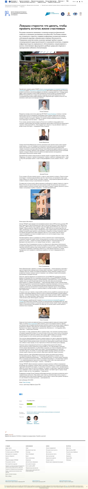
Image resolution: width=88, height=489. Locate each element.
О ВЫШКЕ (8, 446)
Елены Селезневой (32, 323)
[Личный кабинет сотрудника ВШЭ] (80, 1)
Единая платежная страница (11, 474)
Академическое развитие (51, 458)
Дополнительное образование (32, 461)
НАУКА (47, 446)
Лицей (27, 448)
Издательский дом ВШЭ (70, 450)
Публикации (68, 460)
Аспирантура (28, 460)
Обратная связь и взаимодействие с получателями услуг (33, 470)
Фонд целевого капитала (10, 461)
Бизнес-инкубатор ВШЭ (30, 465)
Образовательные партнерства (32, 467)
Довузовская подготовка (31, 450)
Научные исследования (24, 1)
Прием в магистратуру (30, 458)
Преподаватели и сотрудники (11, 454)
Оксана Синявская (51, 114)
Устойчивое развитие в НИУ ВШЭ (12, 452)
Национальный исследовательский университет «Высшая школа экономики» (22, 5)
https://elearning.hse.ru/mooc (65, 480)
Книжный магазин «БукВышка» (72, 452)
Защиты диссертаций (50, 456)
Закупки (7, 458)
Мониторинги (48, 452)
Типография (68, 454)
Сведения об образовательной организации (14, 469)
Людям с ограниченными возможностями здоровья (14, 471)
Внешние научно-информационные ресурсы (54, 461)
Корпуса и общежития (10, 456)
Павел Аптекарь (26, 382)
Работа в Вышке (8, 476)
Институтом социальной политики (38, 90)
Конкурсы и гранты (49, 460)
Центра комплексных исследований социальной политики (42, 300)
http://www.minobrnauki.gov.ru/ (12, 480)
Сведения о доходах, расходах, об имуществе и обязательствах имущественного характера (15, 466)
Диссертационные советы (51, 454)
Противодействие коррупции (11, 463)
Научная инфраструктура (51, 1)
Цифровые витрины (42, 2)
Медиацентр (68, 456)
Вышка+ (27, 456)
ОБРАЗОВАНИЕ (29, 446)
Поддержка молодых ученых (54, 2)
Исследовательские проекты (51, 450)
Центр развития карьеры (30, 463)
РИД (67, 1)
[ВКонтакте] (20, 394)
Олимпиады (28, 452)
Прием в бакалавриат (30, 454)
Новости (22, 6)
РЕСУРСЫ (68, 446)
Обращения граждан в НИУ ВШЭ (12, 460)
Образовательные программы (37, 1)
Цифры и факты (9, 448)
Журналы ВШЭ (69, 458)
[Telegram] (21, 394)
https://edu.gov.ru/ (36, 480)
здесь (5, 486)
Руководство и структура (11, 450)
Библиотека (68, 448)
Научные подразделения (51, 448)
